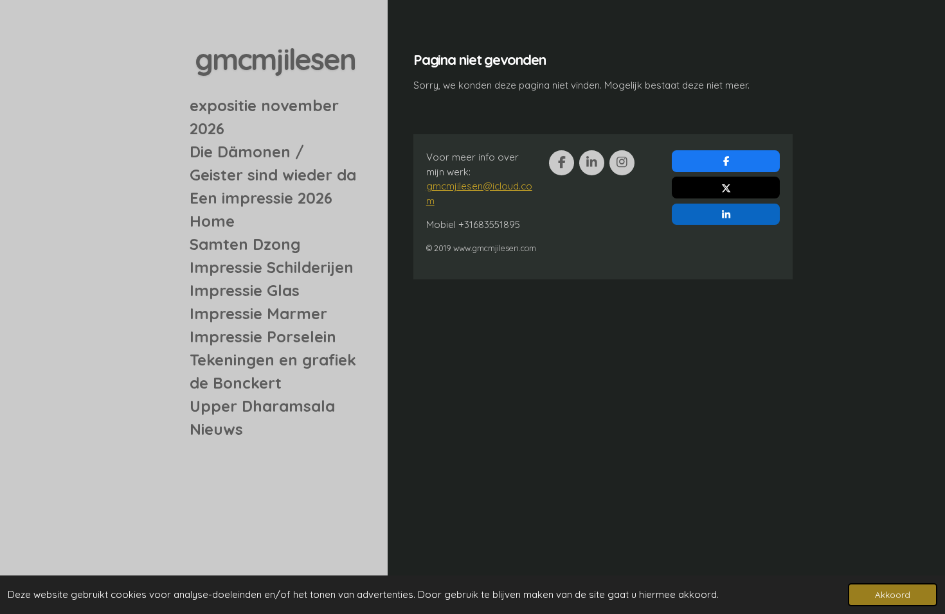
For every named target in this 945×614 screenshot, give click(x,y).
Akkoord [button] (892, 594)
